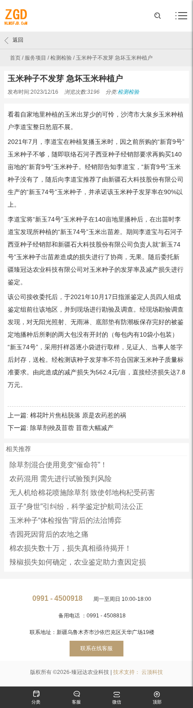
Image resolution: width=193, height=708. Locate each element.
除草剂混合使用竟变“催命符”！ (58, 465)
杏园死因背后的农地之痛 (48, 534)
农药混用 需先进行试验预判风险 (60, 478)
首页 (15, 58)
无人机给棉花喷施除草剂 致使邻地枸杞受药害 (82, 492)
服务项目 (35, 58)
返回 (18, 40)
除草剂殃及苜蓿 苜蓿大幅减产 (72, 427)
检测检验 (61, 58)
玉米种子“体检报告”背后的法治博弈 (65, 520)
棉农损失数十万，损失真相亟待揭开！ (70, 548)
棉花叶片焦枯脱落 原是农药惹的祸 (78, 415)
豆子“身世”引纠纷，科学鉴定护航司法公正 (76, 506)
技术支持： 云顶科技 (138, 672)
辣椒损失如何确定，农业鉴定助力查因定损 (77, 562)
